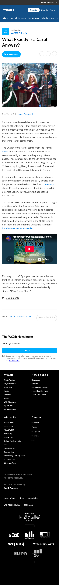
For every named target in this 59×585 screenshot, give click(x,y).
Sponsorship (9, 452)
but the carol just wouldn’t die (17, 228)
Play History (33, 18)
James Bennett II (25, 114)
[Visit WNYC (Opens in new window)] (14, 535)
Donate (33, 10)
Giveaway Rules (10, 463)
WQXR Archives (10, 409)
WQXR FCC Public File (12, 505)
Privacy (21, 498)
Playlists (35, 384)
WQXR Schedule (10, 384)
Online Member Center (13, 441)
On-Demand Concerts (40, 387)
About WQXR (9, 430)
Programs (8, 387)
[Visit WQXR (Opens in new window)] (16, 544)
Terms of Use (9, 498)
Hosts (6, 391)
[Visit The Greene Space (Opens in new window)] (43, 553)
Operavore (8, 406)
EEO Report (28, 505)
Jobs (5, 445)
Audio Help (8, 434)
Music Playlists (9, 380)
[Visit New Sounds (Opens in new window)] (43, 544)
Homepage (36, 380)
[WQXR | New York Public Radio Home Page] (8, 10)
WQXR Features (10, 402)
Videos (6, 398)
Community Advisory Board (14, 456)
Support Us (8, 426)
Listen (12, 54)
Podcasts (7, 395)
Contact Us (8, 437)
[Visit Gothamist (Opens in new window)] (29, 535)
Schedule (45, 18)
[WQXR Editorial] (6, 31)
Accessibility (33, 498)
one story (49, 184)
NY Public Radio (10, 459)
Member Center (48, 10)
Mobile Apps (9, 422)
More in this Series (46, 317)
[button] (54, 103)
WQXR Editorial (19, 33)
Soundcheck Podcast (40, 391)
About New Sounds (39, 395)
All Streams (20, 18)
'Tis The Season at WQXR (20, 316)
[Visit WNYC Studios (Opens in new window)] (45, 534)
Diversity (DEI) (9, 448)
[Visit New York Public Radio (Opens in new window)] (29, 517)
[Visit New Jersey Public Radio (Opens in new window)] (16, 553)
